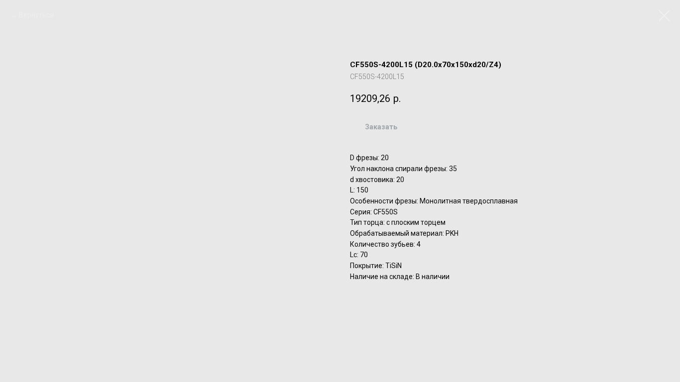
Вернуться (36, 15)
